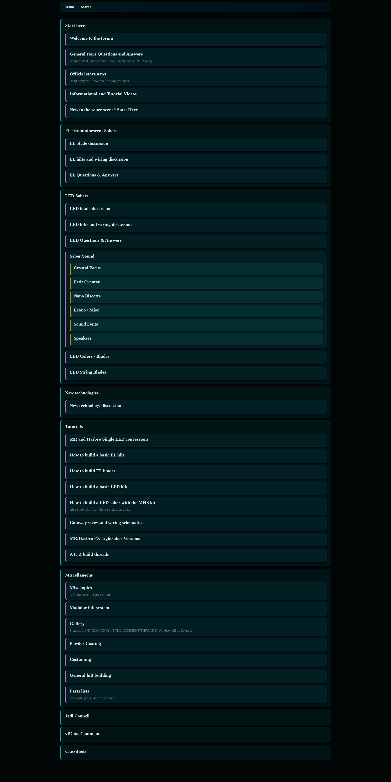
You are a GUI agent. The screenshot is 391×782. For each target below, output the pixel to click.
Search (86, 7)
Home (70, 7)
